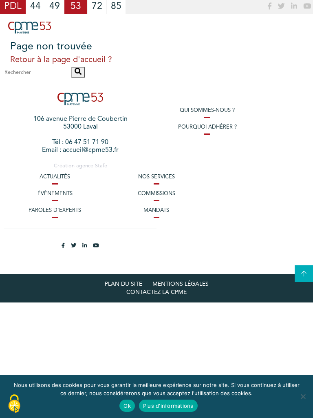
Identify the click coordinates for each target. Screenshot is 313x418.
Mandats (156, 210)
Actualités (55, 177)
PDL (13, 6)
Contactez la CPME (156, 292)
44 (35, 6)
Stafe (101, 166)
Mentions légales (180, 284)
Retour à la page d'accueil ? (61, 60)
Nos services (156, 177)
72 (97, 6)
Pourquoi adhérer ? (207, 127)
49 (54, 6)
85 (116, 6)
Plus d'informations (168, 405)
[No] (303, 396)
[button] (78, 72)
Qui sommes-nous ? (207, 110)
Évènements (55, 193)
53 (76, 6)
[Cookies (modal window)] (14, 404)
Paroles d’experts (55, 210)
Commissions (156, 193)
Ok (127, 405)
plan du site (123, 284)
